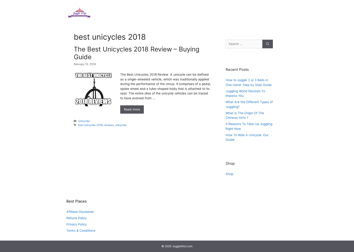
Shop (229, 174)
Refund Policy (76, 218)
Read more (132, 109)
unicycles (121, 125)
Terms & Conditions (80, 230)
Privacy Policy (76, 224)
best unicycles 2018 (90, 125)
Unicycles (84, 120)
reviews (109, 125)
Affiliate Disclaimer (80, 212)
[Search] (267, 44)
